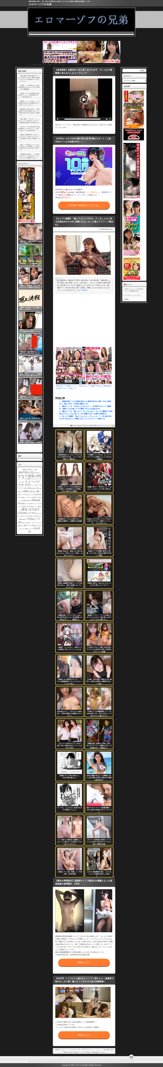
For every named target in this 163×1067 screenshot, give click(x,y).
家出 (25, 506)
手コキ (101, 425)
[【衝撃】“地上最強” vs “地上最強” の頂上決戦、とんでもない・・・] (32, 300)
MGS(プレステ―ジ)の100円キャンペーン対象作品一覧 (134, 290)
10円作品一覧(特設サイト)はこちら (84, 205)
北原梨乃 (34, 497)
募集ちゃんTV (26, 497)
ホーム (30, 64)
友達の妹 (26, 500)
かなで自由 (29, 476)
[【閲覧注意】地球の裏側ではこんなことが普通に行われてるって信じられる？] (32, 344)
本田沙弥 (37, 516)
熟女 (35, 64)
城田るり (25, 503)
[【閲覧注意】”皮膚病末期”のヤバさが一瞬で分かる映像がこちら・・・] (32, 233)
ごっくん (24, 478)
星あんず (29, 513)
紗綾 (24, 522)
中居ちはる (32, 488)
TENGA (37, 473)
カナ (33, 485)
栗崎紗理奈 (23, 519)
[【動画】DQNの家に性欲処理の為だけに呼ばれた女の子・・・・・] (32, 410)
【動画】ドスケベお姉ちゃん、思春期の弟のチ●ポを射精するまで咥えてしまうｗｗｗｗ (29, 103)
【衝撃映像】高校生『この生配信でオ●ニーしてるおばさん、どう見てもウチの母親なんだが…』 (29, 156)
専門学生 (32, 506)
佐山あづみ (29, 494)
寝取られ (96, 425)
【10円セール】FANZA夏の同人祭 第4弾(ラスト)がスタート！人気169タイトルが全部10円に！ (30, 128)
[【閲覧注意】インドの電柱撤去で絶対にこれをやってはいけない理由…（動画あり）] (32, 255)
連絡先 (127, 299)
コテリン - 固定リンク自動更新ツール (19, 224)
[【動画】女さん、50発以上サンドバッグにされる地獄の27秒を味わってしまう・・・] (32, 322)
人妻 (89, 425)
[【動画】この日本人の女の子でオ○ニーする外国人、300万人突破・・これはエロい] (32, 432)
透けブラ (29, 525)
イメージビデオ (29, 483)
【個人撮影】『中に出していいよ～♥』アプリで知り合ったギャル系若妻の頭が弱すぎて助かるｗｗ (29, 120)
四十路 (39, 64)
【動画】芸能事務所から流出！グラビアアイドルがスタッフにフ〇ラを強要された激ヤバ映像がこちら (29, 137)
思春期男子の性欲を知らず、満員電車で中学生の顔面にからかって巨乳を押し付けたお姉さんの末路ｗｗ (29, 111)
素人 (87, 425)
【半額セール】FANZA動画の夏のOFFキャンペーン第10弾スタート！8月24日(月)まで (30, 95)
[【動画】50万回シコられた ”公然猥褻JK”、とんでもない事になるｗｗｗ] (32, 366)
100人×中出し (29, 469)
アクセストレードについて (133, 295)
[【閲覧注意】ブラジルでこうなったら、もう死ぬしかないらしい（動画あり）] (32, 388)
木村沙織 (30, 516)
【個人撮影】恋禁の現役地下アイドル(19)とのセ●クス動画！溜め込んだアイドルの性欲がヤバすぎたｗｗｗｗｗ (30, 78)
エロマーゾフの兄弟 (40, 4)
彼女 (28, 509)
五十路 (83, 425)
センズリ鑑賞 (110, 425)
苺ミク (36, 522)
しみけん (34, 479)
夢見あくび (34, 503)
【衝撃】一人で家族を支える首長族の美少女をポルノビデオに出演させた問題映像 (29, 87)
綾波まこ (29, 522)
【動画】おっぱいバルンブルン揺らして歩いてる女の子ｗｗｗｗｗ (74, 1049)
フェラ (105, 425)
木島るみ (23, 516)
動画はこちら (84, 962)
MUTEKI (26, 472)
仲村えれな (31, 491)
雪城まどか (29, 528)
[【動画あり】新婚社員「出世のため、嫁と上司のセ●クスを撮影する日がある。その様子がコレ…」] (32, 278)
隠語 (36, 525)
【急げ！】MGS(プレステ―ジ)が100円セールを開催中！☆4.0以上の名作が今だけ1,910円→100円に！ (30, 147)
